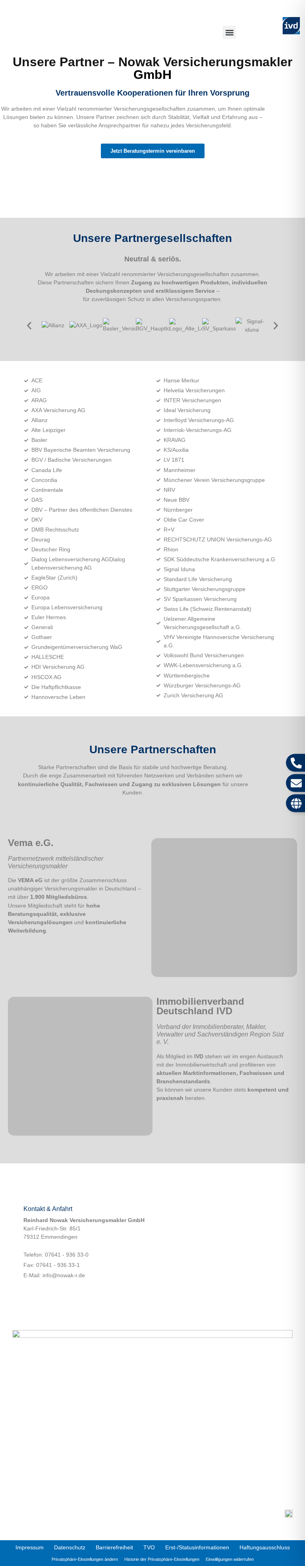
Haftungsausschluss (264, 1547)
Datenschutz (69, 1547)
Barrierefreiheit (114, 1547)
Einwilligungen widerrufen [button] (230, 1559)
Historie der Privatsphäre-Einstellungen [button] (161, 1559)
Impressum (29, 1547)
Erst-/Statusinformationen (197, 1547)
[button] (229, 32)
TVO (149, 1547)
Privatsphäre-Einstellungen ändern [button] (85, 1559)
